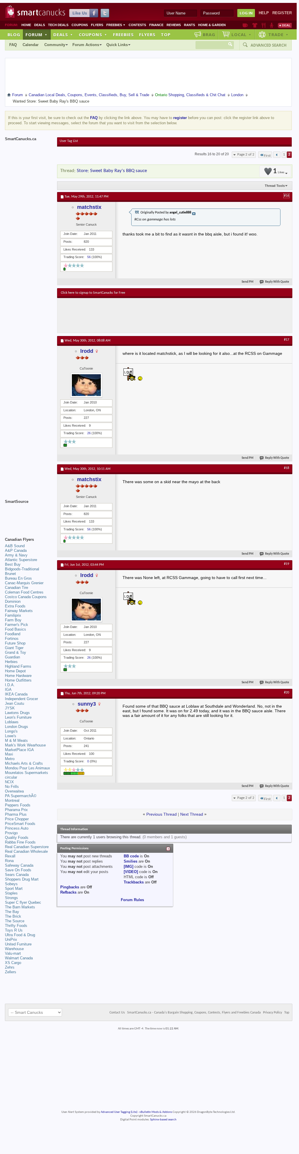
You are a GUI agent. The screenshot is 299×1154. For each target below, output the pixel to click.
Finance (156, 25)
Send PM (248, 282)
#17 (286, 340)
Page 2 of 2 (245, 154)
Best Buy (13, 564)
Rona (9, 861)
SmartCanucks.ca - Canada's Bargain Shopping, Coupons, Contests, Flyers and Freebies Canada (194, 1012)
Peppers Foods (17, 805)
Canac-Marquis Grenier (24, 583)
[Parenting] (272, 25)
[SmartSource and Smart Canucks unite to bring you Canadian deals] (28, 514)
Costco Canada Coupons (26, 597)
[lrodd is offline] (86, 385)
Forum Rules (132, 900)
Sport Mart (14, 888)
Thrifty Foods (16, 925)
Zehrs (9, 967)
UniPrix (11, 939)
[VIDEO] (131, 872)
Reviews (174, 25)
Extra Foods (15, 606)
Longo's (11, 731)
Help (264, 13)
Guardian (12, 657)
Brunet (10, 573)
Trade (278, 34)
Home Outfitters (18, 680)
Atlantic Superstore (21, 560)
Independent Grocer (21, 699)
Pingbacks (69, 887)
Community (54, 45)
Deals (39, 25)
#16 (286, 196)
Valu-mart (13, 953)
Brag (209, 34)
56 (89, 257)
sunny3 (87, 704)
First (267, 156)
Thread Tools (275, 185)
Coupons (80, 25)
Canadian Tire (16, 587)
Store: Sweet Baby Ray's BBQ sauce (112, 170)
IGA (8, 689)
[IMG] (128, 866)
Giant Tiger (14, 648)
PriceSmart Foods (20, 823)
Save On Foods (18, 870)
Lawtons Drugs (17, 713)
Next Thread (191, 814)
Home (26, 25)
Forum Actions (85, 45)
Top (166, 34)
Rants (189, 25)
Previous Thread (161, 814)
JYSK (10, 708)
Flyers (97, 25)
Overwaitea (14, 791)
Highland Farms (18, 666)
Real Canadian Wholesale (26, 851)
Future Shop (15, 643)
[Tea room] (245, 25)
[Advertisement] (167, 315)
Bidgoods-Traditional (22, 569)
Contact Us (117, 1012)
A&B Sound (15, 546)
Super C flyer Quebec (23, 902)
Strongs (11, 898)
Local (241, 34)
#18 (286, 468)
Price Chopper (17, 819)
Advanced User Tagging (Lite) (119, 1112)
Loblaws (12, 722)
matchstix (89, 207)
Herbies (11, 662)
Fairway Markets (19, 611)
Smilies (130, 861)
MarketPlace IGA (19, 750)
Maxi (9, 754)
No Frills (12, 786)
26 (89, 433)
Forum (36, 34)
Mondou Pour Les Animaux (27, 768)
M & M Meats (16, 740)
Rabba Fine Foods (20, 842)
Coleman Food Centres (24, 592)
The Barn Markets (20, 907)
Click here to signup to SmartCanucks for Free (93, 293)
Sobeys (11, 884)
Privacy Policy (272, 1012)
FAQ (13, 45)
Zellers (10, 972)
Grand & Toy (15, 652)
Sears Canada (17, 874)
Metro (9, 759)
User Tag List (69, 141)
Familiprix (13, 615)
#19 (286, 564)
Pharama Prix (16, 810)
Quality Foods (16, 837)
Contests (137, 25)
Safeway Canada (19, 865)
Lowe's (10, 736)
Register (282, 13)
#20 (286, 692)
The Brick (13, 916)
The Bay (12, 912)
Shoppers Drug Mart (22, 879)
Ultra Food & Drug (20, 935)
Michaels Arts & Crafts (24, 763)
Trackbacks (134, 882)
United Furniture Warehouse (18, 946)
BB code (131, 856)
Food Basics (15, 629)
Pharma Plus (16, 814)
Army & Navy (16, 555)
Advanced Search (269, 45)
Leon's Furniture (18, 717)
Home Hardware (18, 675)
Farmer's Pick (16, 624)
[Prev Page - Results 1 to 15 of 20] (276, 154)
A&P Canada (16, 550)
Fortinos (12, 638)
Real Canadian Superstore (27, 847)
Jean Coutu (14, 703)
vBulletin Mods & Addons (155, 1112)
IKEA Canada (16, 694)
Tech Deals (58, 25)
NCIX (9, 782)
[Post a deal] (285, 25)
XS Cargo (13, 963)
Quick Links (117, 45)
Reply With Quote (277, 282)
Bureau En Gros (18, 578)
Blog (14, 34)
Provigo (11, 833)
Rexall (10, 856)
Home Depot (15, 671)
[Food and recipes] (263, 25)
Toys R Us (14, 930)
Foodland (12, 634)
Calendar (31, 45)
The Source (14, 921)
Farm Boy (13, 620)
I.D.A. (10, 685)
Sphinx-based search (163, 1119)
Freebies (115, 25)
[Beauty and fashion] (254, 25)
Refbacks (68, 892)
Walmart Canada (19, 958)
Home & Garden (212, 25)
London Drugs (16, 726)
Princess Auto (16, 828)
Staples (11, 893)
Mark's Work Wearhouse (25, 745)
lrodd (86, 351)
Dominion (13, 601)
